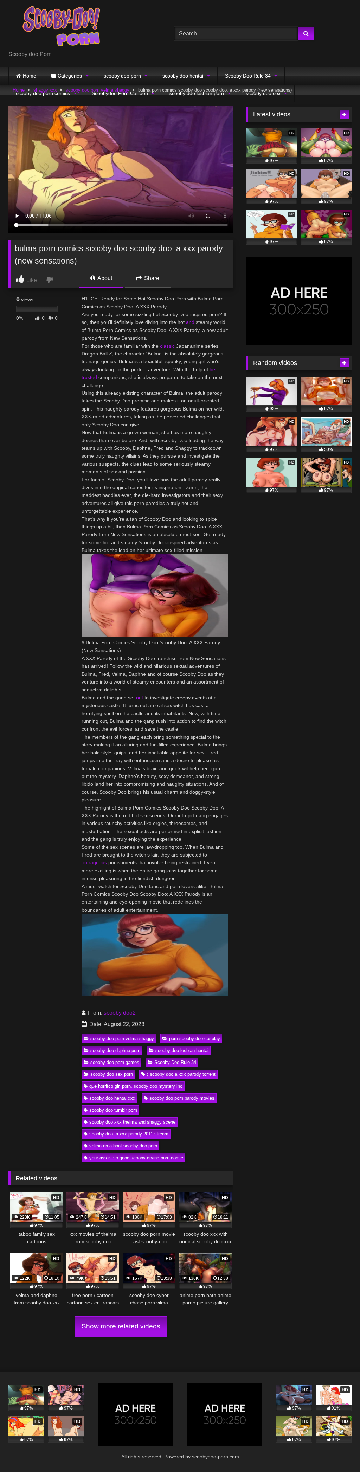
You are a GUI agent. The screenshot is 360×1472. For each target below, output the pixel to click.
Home (29, 76)
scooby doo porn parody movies (181, 1098)
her (213, 369)
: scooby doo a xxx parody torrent (181, 1074)
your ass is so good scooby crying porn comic (136, 1157)
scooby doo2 (120, 1013)
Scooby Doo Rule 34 (248, 76)
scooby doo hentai (182, 76)
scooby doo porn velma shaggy (122, 1038)
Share (151, 278)
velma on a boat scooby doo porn (123, 1145)
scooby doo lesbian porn (196, 93)
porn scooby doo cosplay (194, 1038)
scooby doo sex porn (111, 1074)
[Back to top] (338, 1451)
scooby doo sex (263, 93)
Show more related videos (121, 1326)
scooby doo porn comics (43, 93)
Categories (70, 76)
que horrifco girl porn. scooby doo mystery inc (135, 1086)
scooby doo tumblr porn (113, 1110)
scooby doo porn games (114, 1062)
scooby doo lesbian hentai (181, 1050)
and (190, 322)
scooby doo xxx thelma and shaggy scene (132, 1122)
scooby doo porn (122, 76)
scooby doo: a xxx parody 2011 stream (128, 1134)
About (104, 278)
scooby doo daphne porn (115, 1050)
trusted (89, 377)
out (139, 697)
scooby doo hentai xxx (112, 1098)
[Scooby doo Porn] (80, 28)
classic (167, 346)
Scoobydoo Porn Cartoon (120, 93)
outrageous (94, 862)
